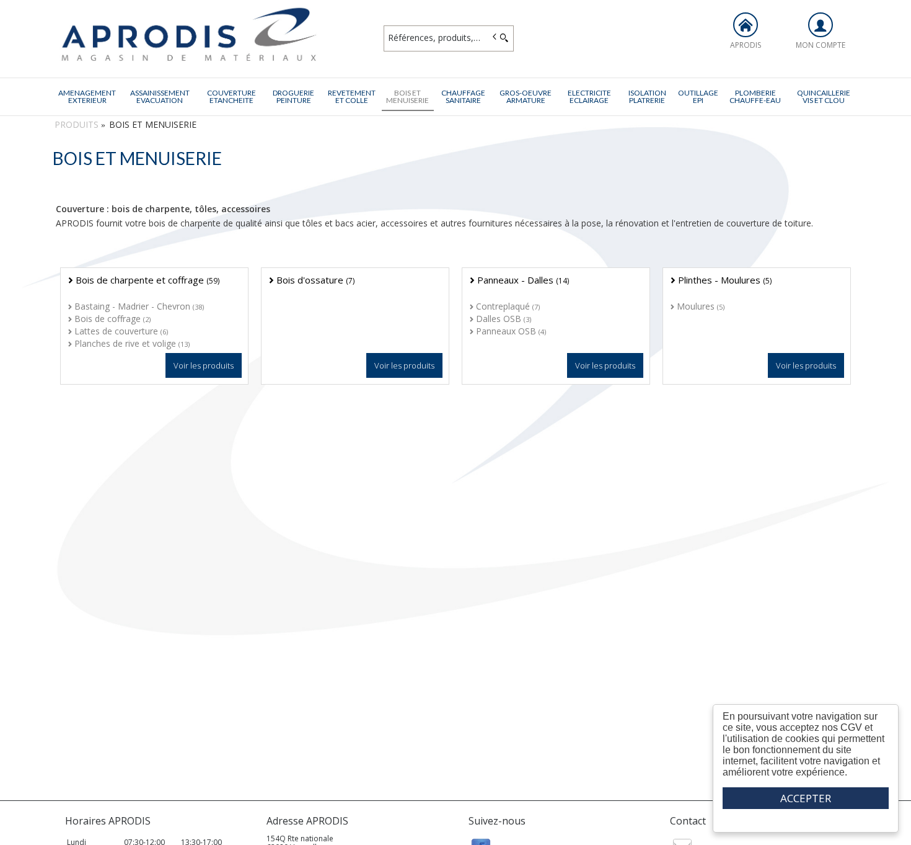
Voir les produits (204, 365)
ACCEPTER (805, 798)
